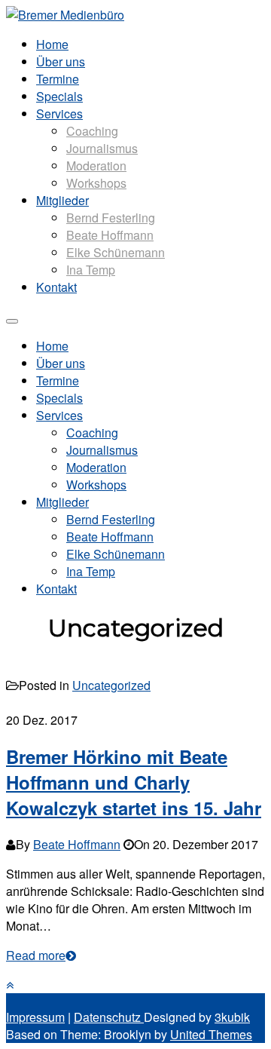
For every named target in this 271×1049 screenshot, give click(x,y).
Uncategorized (111, 685)
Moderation (96, 165)
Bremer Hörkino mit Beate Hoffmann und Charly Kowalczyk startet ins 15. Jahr (133, 782)
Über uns (60, 61)
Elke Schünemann (115, 252)
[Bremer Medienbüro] (65, 14)
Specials (59, 96)
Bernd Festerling (110, 217)
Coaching (92, 131)
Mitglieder (62, 200)
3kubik (232, 1017)
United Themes (211, 1034)
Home (52, 44)
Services (59, 113)
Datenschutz (109, 1017)
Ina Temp (90, 269)
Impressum (35, 1017)
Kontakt (56, 287)
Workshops (96, 183)
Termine (57, 78)
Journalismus (102, 148)
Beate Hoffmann (110, 235)
